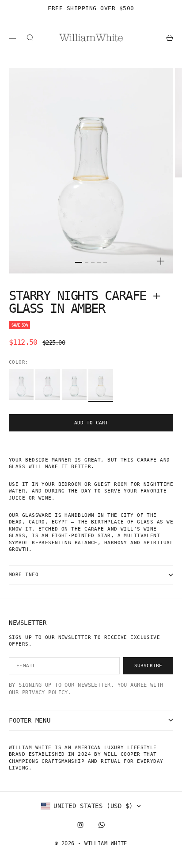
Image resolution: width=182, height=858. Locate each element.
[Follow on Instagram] (80, 824)
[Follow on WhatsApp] (101, 824)
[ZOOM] (161, 261)
